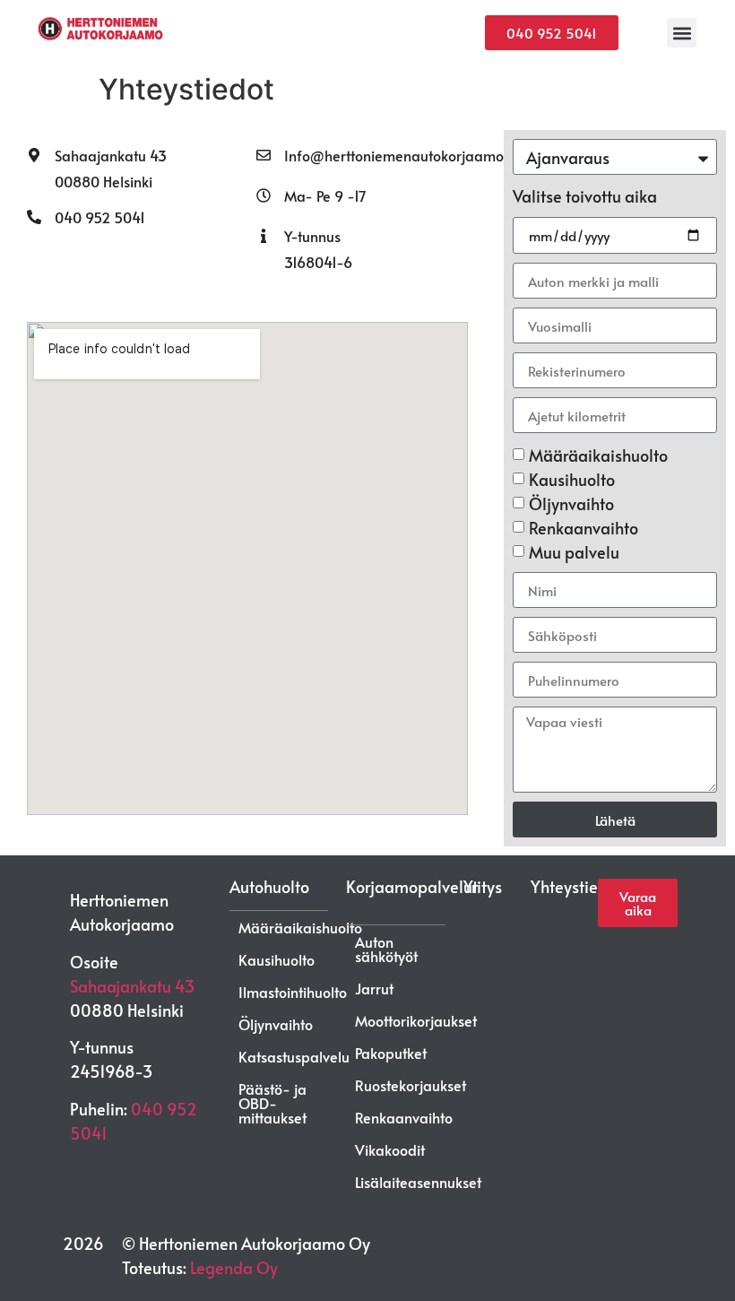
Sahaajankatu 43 (111, 155)
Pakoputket (391, 1052)
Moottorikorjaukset (416, 1020)
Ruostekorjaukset (410, 1085)
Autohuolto (269, 886)
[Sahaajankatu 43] (34, 155)
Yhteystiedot (576, 886)
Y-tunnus (312, 236)
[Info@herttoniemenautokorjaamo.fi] (263, 155)
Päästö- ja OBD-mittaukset (272, 1103)
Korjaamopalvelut (412, 886)
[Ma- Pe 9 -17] (263, 195)
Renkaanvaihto (583, 527)
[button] (681, 33)
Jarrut (374, 988)
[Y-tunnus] (263, 236)
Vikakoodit (390, 1149)
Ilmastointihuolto (292, 992)
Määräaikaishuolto (598, 455)
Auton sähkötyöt (386, 949)
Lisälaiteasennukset (418, 1182)
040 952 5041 (100, 217)
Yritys (482, 886)
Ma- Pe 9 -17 (325, 195)
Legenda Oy (234, 1267)
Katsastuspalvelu (294, 1056)
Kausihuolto (572, 479)
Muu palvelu (574, 552)
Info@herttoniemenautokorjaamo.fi (399, 155)
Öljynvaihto (571, 503)
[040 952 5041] (34, 217)
